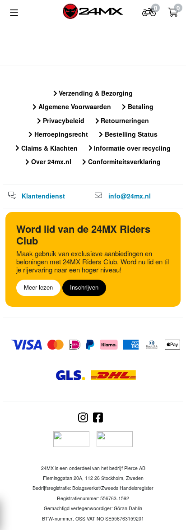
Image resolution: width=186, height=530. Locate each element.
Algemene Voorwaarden (74, 106)
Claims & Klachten (48, 147)
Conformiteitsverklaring (123, 161)
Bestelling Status (130, 133)
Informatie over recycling (131, 147)
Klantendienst (43, 195)
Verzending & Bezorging (95, 92)
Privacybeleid (62, 120)
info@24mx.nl (129, 195)
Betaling (139, 106)
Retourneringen (124, 120)
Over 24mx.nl (50, 161)
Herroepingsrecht (60, 133)
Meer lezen (38, 287)
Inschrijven (84, 287)
